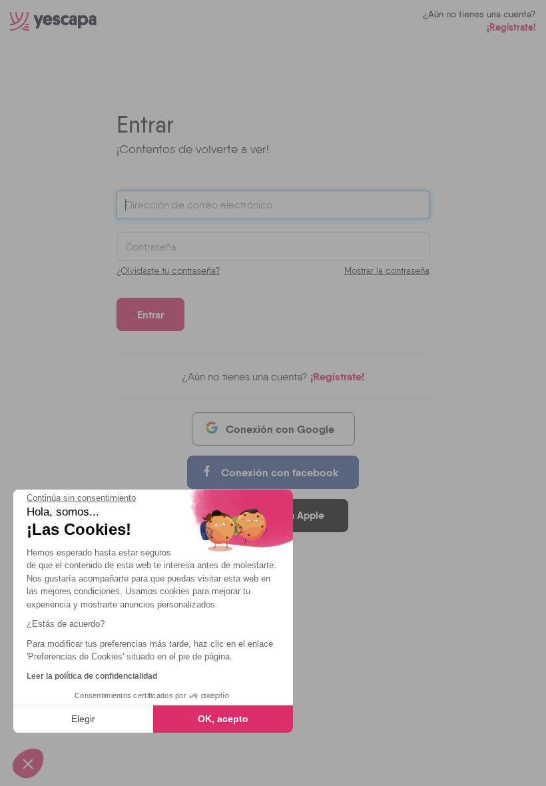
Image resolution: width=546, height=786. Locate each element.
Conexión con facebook (279, 472)
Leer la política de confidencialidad (92, 676)
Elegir (83, 718)
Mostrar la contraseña (386, 270)
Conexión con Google (280, 429)
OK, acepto (223, 718)
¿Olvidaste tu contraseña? (168, 270)
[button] (28, 763)
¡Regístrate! (511, 27)
